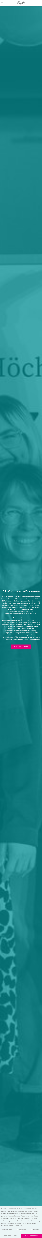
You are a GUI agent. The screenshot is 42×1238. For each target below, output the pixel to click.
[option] (21, 619)
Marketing (36, 1229)
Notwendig (8, 1229)
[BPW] (21, 3)
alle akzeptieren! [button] (31, 1236)
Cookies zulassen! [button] (10, 1236)
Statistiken (22, 1229)
